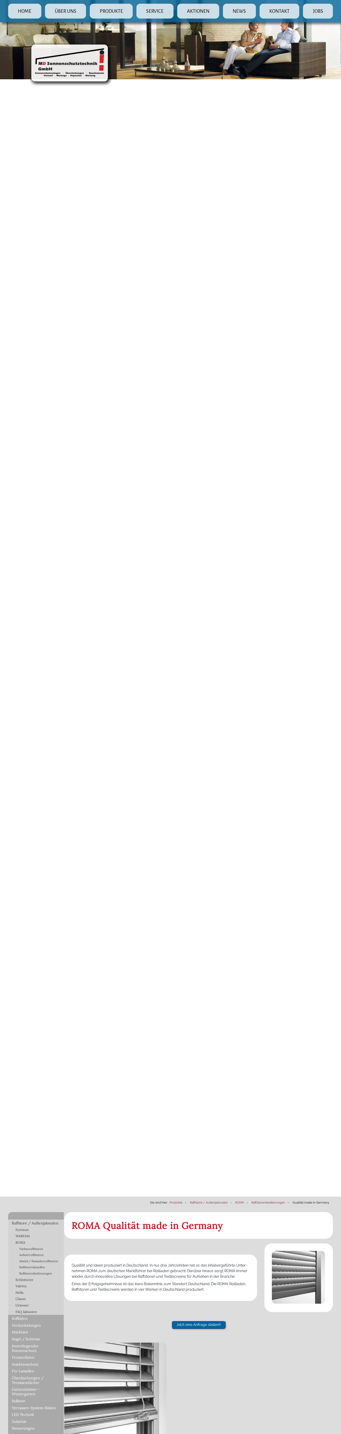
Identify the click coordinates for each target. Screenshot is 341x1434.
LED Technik (23, 1414)
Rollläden (20, 1318)
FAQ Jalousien (26, 1312)
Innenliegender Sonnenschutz (25, 1348)
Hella (19, 1292)
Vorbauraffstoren (31, 1249)
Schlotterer (24, 1280)
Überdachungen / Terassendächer (28, 1380)
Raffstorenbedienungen (35, 1273)
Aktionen (198, 11)
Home (24, 11)
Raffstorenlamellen (32, 1267)
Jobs (318, 11)
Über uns (65, 11)
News (239, 11)
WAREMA (23, 1236)
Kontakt (279, 11)
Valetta (21, 1286)
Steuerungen (23, 1428)
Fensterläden (23, 1357)
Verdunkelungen (26, 1325)
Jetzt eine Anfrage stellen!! (198, 1324)
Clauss (21, 1299)
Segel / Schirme (26, 1339)
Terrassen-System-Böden (34, 1407)
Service (155, 11)
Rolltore (18, 1401)
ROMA (20, 1242)
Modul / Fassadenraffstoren (38, 1261)
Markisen (20, 1332)
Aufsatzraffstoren (31, 1255)
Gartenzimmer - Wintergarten (26, 1391)
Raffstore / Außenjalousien (35, 1223)
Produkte (111, 11)
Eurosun (22, 1230)
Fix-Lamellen (23, 1371)
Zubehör (19, 1421)
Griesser (22, 1305)
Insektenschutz (25, 1364)
